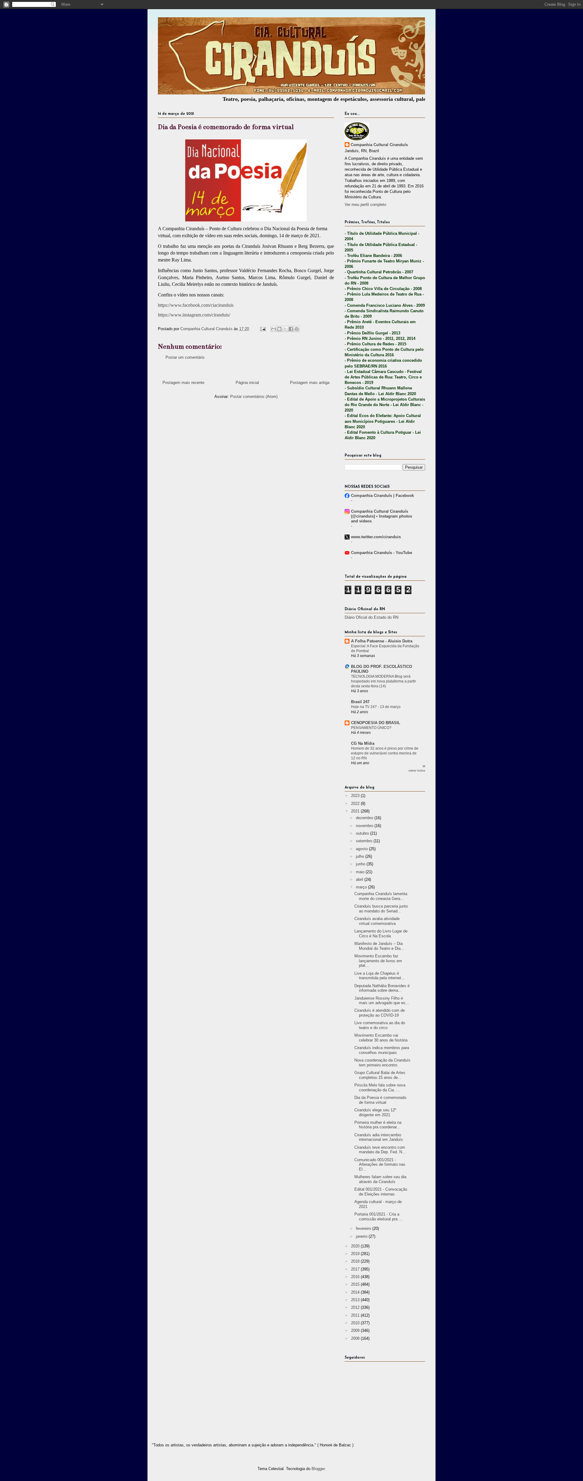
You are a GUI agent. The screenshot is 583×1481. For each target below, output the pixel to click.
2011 (356, 1315)
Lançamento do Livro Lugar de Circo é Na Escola (380, 933)
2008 (356, 1338)
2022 (356, 803)
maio (361, 872)
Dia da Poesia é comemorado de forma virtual (380, 1100)
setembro (364, 841)
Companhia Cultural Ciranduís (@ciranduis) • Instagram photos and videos (381, 516)
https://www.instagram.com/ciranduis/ (194, 314)
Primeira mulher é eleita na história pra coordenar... (377, 1125)
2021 (356, 811)
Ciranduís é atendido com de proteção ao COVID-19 (379, 1013)
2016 (356, 1276)
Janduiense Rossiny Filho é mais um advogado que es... (381, 1000)
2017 (356, 1269)
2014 (356, 1292)
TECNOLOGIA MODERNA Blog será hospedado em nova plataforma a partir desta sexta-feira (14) (383, 681)
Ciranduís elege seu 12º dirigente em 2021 (375, 1112)
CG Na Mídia (362, 743)
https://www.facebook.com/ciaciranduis (196, 305)
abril (360, 879)
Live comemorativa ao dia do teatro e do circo (379, 1025)
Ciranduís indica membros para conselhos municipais (381, 1050)
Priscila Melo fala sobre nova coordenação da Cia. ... (379, 1087)
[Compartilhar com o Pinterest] (297, 329)
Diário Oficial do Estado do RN (371, 617)
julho (360, 856)
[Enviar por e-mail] (274, 329)
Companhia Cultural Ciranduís (379, 144)
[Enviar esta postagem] (262, 329)
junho (361, 864)
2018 (356, 1261)
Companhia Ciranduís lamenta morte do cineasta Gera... (380, 896)
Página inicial (247, 382)
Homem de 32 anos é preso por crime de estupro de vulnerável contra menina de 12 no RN (384, 753)
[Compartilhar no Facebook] (291, 329)
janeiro (362, 1236)
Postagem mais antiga (309, 382)
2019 (356, 1253)
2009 (356, 1330)
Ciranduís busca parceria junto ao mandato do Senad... (381, 908)
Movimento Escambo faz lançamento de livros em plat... (378, 961)
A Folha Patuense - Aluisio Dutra (381, 641)
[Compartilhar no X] (285, 329)
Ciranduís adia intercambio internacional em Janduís (378, 1137)
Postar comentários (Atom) (254, 396)
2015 (356, 1284)
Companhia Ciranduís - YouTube (381, 552)
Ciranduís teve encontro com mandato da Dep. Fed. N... (380, 1149)
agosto (362, 849)
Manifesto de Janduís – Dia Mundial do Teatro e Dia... (379, 946)
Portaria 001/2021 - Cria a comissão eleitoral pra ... (378, 1216)
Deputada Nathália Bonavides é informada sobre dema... (382, 988)
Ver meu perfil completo (365, 204)
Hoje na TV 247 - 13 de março (376, 707)
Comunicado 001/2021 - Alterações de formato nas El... (379, 1164)
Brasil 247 (360, 701)
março (362, 887)
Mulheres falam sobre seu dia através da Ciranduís (380, 1179)
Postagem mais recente (183, 382)
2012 (356, 1307)
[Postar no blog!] (279, 329)
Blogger (318, 1468)
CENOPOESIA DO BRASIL (375, 722)
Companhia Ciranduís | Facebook (382, 495)
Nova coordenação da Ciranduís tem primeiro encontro (382, 1062)
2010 (356, 1323)
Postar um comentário (184, 357)
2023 (356, 795)
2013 (356, 1300)
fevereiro (364, 1228)
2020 (356, 1246)
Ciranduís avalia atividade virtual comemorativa (377, 921)
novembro (365, 825)
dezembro (365, 818)
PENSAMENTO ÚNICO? (371, 728)
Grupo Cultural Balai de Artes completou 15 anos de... (379, 1075)
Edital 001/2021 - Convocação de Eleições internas (380, 1191)
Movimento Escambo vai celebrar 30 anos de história (380, 1037)
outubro (363, 833)
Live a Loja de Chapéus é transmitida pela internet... (379, 975)
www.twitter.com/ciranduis (376, 537)
